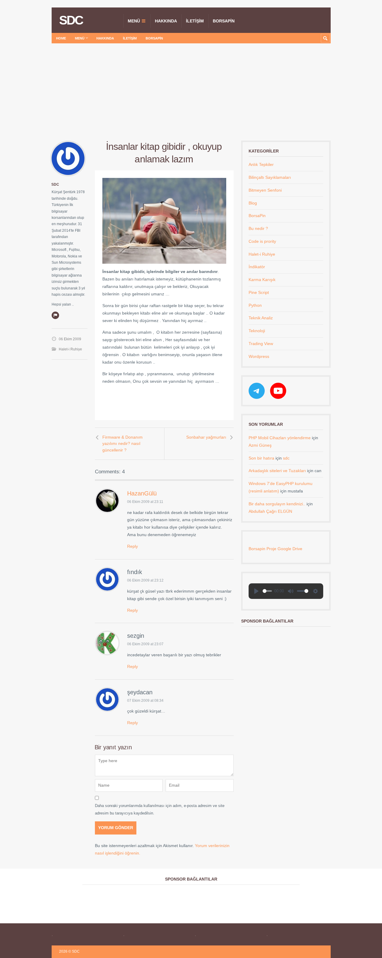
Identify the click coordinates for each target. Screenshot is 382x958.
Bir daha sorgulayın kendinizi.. (277, 503)
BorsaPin (224, 21)
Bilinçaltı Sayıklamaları (270, 177)
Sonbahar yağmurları (206, 437)
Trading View (261, 343)
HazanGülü (142, 493)
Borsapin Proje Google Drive (275, 548)
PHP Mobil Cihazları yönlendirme (280, 437)
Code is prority (262, 241)
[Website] (55, 315)
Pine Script (259, 292)
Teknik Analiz (261, 317)
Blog (253, 203)
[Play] (256, 591)
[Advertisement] (191, 88)
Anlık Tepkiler (261, 164)
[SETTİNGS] (315, 591)
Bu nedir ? (258, 228)
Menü (134, 21)
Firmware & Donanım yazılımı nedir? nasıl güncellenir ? (122, 443)
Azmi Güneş (260, 445)
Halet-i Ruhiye (70, 349)
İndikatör (257, 266)
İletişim (195, 21)
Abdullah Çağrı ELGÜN (270, 511)
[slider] (267, 591)
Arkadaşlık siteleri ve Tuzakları (277, 470)
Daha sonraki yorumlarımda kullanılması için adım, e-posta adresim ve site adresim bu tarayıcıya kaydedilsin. (159, 809)
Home (61, 38)
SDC (71, 20)
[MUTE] (290, 591)
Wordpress (259, 356)
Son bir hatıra (261, 458)
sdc (55, 184)
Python (255, 305)
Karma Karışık (262, 279)
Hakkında (166, 21)
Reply (132, 546)
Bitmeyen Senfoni (265, 190)
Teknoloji (257, 330)
